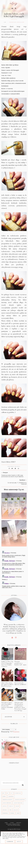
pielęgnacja (5, 813)
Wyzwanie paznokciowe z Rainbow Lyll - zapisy (20, 663)
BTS (7, 793)
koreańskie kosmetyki (7, 799)
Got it (19, 841)
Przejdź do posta (14, 516)
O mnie (12, 822)
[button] (6, 7)
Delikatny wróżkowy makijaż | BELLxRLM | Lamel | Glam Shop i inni (14, 753)
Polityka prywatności (14, 825)
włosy (18, 813)
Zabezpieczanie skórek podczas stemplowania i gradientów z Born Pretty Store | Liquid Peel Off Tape (20, 706)
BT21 (3, 793)
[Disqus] (14, 569)
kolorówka (11, 796)
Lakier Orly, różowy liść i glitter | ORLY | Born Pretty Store (7, 684)
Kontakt (18, 822)
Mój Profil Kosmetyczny (13, 824)
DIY (11, 793)
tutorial (12, 813)
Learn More (10, 841)
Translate (16, 732)
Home (6, 822)
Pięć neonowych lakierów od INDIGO (20, 683)
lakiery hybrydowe (6, 802)
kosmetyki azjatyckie (20, 799)
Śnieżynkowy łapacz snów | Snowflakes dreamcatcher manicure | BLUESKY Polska (7, 706)
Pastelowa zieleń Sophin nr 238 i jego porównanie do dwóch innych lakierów (12, 476)
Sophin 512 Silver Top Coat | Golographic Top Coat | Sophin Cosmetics (7, 664)
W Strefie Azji (18, 793)
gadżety (4, 796)
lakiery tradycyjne (18, 802)
